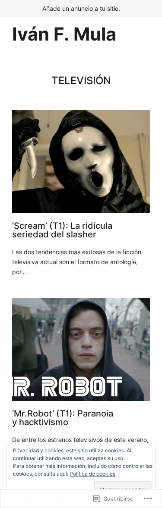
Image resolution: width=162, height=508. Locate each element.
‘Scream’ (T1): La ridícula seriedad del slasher (62, 230)
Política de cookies (92, 473)
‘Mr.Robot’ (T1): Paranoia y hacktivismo (62, 417)
